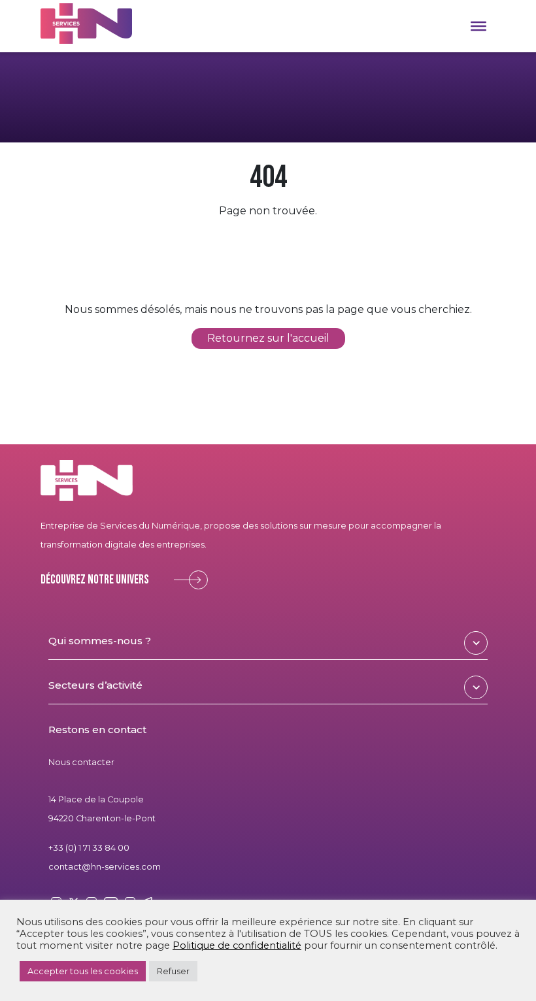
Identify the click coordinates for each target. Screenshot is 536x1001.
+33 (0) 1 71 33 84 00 (88, 848)
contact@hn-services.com (104, 867)
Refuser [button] (173, 971)
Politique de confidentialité (237, 945)
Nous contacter (81, 762)
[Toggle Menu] (478, 26)
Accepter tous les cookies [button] (82, 971)
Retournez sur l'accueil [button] (268, 339)
